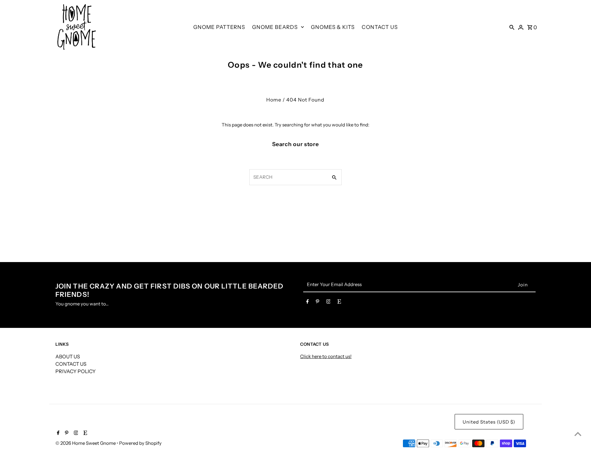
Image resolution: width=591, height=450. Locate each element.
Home (273, 100)
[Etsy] (339, 302)
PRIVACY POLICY (75, 371)
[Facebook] (307, 302)
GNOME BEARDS (275, 27)
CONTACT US (380, 27)
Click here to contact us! (326, 356)
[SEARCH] (512, 27)
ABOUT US (67, 356)
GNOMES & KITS (333, 27)
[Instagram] (328, 302)
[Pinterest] (317, 302)
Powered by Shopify (140, 443)
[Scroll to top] (578, 434)
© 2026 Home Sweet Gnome (86, 443)
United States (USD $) (489, 422)
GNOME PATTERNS (219, 27)
